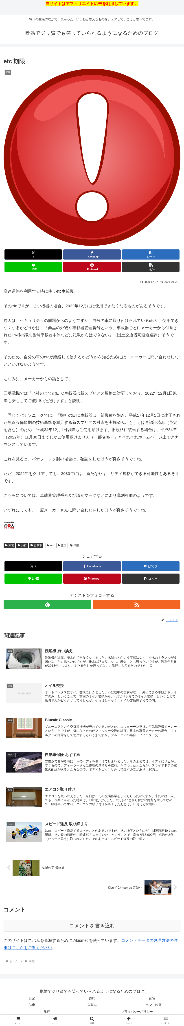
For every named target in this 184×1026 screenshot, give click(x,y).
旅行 (24, 545)
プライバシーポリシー (137, 1011)
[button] (151, 267)
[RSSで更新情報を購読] (136, 604)
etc (52, 545)
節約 (92, 998)
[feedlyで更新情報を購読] (47, 604)
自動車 (38, 545)
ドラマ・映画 (152, 1005)
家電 (11, 545)
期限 (76, 545)
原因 (63, 545)
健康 (32, 1005)
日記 (32, 998)
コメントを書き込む (92, 926)
